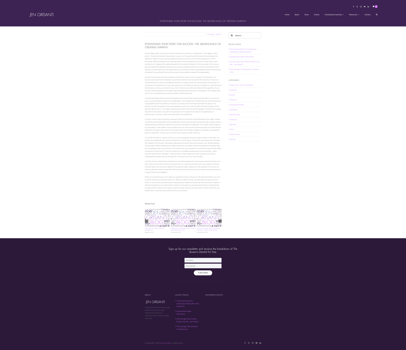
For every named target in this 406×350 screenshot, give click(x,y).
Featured (233, 100)
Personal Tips (235, 114)
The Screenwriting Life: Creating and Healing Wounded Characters (187, 305)
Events (232, 95)
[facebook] (353, 6)
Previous (211, 34)
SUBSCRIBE (203, 274)
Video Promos (235, 134)
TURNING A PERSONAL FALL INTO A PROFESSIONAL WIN (157, 229)
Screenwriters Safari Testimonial (242, 57)
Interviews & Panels (237, 105)
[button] (377, 14)
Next (218, 34)
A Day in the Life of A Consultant (241, 85)
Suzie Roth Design (166, 344)
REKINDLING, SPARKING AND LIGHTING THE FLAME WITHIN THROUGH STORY (207, 230)
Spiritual (233, 124)
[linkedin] (368, 6)
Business (233, 90)
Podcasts (233, 119)
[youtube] (364, 6)
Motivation (234, 110)
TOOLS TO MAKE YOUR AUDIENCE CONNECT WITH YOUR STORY (182, 229)
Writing (232, 139)
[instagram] (361, 6)
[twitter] (357, 6)
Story (232, 129)
